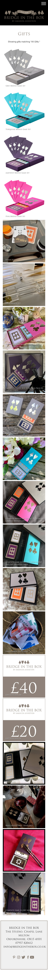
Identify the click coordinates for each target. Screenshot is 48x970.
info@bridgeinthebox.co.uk (24, 947)
